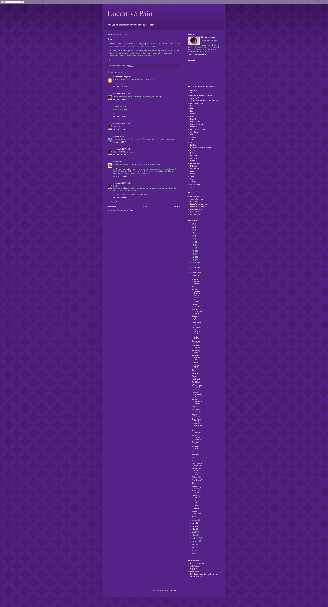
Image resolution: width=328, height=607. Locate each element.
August (195, 520)
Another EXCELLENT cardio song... (197, 292)
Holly (192, 135)
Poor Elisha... (196, 390)
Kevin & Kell (194, 571)
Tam (191, 179)
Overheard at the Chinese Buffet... (196, 330)
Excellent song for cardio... (196, 357)
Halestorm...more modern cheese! (197, 311)
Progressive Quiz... (196, 443)
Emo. (194, 483)
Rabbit (115, 162)
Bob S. (192, 106)
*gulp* (194, 376)
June (194, 526)
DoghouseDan (195, 122)
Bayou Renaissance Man (199, 204)
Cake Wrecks (194, 566)
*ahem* (194, 406)
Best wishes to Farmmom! (197, 464)
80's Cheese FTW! (196, 366)
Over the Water (195, 215)
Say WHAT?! (196, 362)
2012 (193, 254)
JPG (191, 142)
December (196, 262)
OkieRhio (193, 158)
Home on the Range (120, 77)
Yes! (193, 461)
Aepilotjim (193, 90)
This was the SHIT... (196, 337)
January (195, 541)
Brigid (192, 111)
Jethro (192, 140)
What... (194, 516)
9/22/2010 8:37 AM (119, 142)
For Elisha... (196, 382)
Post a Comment (116, 202)
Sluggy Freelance (196, 577)
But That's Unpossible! (198, 207)
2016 (193, 242)
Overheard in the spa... (196, 492)
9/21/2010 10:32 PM (120, 99)
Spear (192, 176)
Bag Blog (193, 201)
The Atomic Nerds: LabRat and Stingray (204, 101)
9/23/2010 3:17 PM (120, 197)
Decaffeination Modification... (197, 426)
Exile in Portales (196, 212)
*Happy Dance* (195, 305)
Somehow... (196, 455)
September (196, 275)
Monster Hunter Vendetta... (196, 281)
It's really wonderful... (197, 512)
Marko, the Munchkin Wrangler (201, 148)
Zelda (192, 187)
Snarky (192, 174)
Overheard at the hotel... (196, 410)
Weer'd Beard (195, 184)
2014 (193, 248)
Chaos (192, 114)
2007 (193, 551)
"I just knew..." (197, 480)
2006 (193, 554)
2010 (193, 260)
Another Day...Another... (198, 196)
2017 (193, 239)
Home (144, 206)
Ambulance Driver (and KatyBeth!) (202, 95)
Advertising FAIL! (196, 351)
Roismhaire (194, 166)
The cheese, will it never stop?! (197, 394)
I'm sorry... (195, 373)
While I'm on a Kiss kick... (197, 386)
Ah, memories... (197, 431)
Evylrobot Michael (196, 124)
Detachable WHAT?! (196, 347)
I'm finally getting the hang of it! (196, 437)
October (195, 272)
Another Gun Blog (196, 199)
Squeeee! (195, 505)
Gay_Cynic (194, 132)
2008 (193, 548)
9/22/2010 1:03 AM (119, 129)
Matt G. (192, 150)
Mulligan (193, 153)
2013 (193, 251)
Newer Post (112, 206)
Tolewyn (193, 182)
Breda (192, 108)
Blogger (173, 590)
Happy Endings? (196, 487)
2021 (193, 227)
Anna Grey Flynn (196, 98)
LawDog (193, 145)
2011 (193, 257)
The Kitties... (196, 508)
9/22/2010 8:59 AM (119, 155)
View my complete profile (197, 54)
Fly (193, 458)
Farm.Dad (193, 127)
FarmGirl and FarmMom (198, 129)
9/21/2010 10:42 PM (120, 117)
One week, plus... (196, 496)
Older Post (176, 206)
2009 (193, 545)
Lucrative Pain (130, 13)
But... (194, 452)
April (194, 532)
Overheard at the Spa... (196, 323)
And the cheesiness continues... (197, 401)
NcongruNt (194, 155)
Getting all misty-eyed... (195, 318)
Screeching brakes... (196, 342)
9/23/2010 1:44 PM (120, 176)
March (194, 535)
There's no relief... (195, 501)
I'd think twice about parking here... (196, 471)
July (194, 523)
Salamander (194, 169)
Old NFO (116, 136)
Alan (191, 93)
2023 (193, 224)
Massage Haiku (195, 448)
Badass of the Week (197, 563)
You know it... (196, 379)
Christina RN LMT (119, 94)
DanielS (193, 119)
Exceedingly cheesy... (196, 420)
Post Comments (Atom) (125, 210)
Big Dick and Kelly (196, 103)
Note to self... (196, 477)
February (195, 538)
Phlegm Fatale (195, 163)
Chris (192, 116)
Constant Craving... (196, 415)
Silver (192, 171)
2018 (193, 236)
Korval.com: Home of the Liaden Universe (204, 574)
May (194, 529)
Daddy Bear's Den (196, 209)
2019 (193, 233)
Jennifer (193, 137)
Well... (194, 286)
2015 (193, 245)
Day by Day (194, 569)
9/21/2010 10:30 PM (120, 87)
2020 (193, 230)
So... (193, 370)
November (196, 267)
